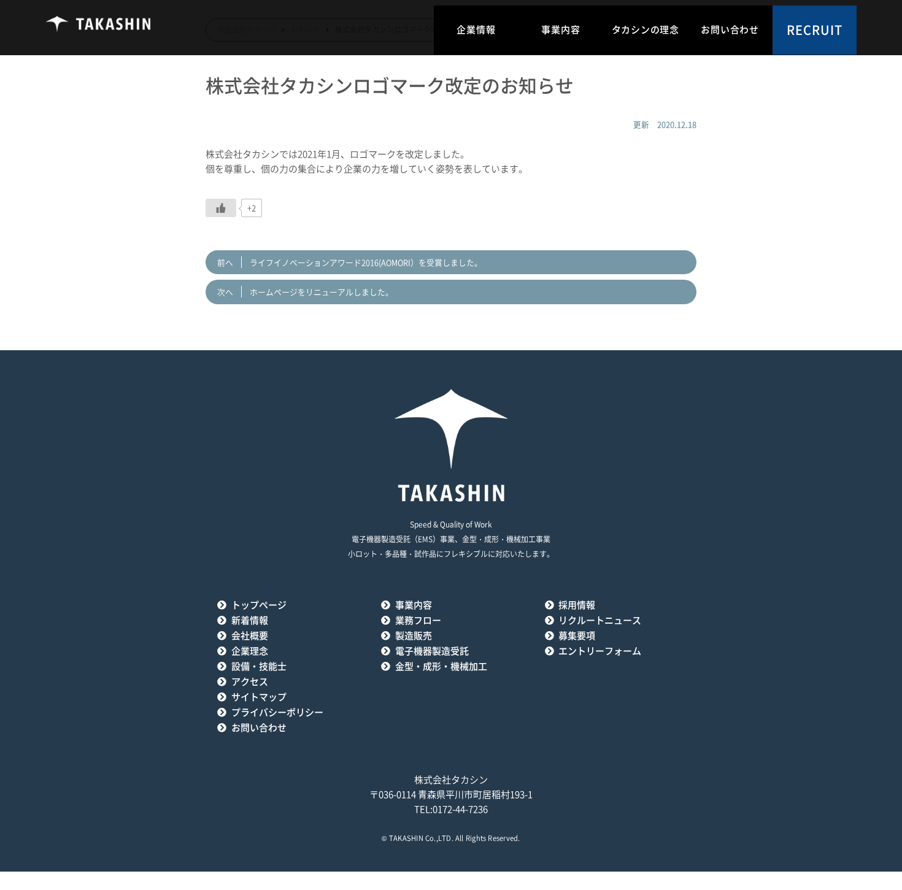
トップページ (259, 605)
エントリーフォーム (599, 651)
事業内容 (560, 29)
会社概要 (249, 635)
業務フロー (418, 620)
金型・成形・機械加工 (441, 666)
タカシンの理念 (645, 29)
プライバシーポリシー (277, 712)
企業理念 (249, 651)
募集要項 (576, 635)
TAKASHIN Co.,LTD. (421, 838)
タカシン (98, 27)
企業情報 (476, 29)
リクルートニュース (599, 620)
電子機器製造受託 (432, 651)
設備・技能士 (259, 666)
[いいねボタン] (221, 208)
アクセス (249, 681)
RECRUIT (814, 30)
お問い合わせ (730, 29)
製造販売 (413, 635)
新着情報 (249, 620)
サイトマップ (259, 697)
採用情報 (576, 605)
